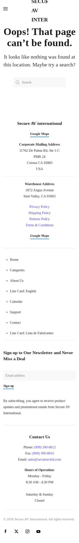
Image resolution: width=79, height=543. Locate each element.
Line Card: (31, 333)
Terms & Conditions (39, 225)
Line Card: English (23, 291)
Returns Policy (39, 219)
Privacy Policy (39, 207)
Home (14, 259)
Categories (17, 270)
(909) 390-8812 (45, 447)
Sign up (8, 386)
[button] (5, 8)
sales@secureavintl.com (44, 459)
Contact (15, 322)
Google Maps (39, 134)
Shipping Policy (40, 213)
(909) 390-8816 (43, 453)
